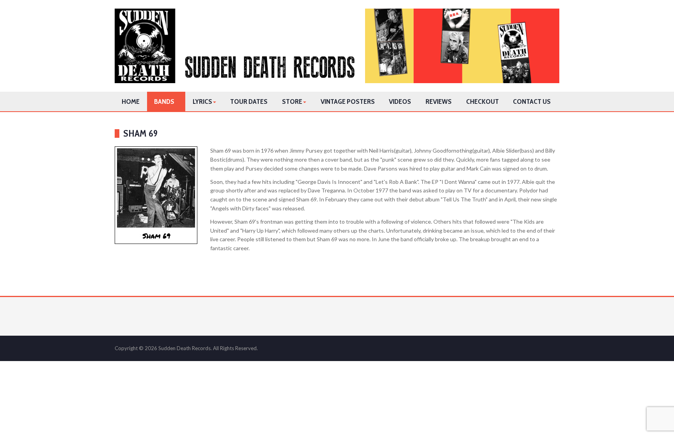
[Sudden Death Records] (337, 46)
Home (131, 101)
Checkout (482, 101)
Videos (400, 101)
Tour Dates (249, 101)
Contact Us (532, 101)
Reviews (439, 101)
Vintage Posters (348, 101)
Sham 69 (140, 133)
